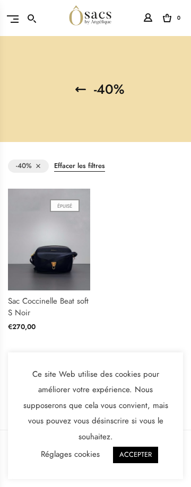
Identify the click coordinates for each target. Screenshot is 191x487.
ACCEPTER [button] (135, 454)
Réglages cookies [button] (70, 454)
